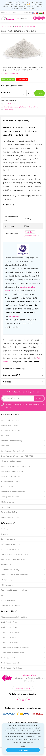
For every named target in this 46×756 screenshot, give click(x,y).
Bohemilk (11, 104)
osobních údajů (28, 404)
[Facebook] (17, 699)
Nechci (23, 746)
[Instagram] (23, 699)
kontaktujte (14, 316)
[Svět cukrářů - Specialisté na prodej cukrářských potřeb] (7, 18)
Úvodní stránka (6, 26)
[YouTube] (28, 699)
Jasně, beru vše (23, 750)
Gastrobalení (30, 232)
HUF (14, 13)
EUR (10, 13)
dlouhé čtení (13, 739)
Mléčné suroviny (29, 26)
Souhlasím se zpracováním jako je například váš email (24, 406)
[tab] (23, 120)
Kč (6, 13)
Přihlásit (39, 398)
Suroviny (18, 26)
